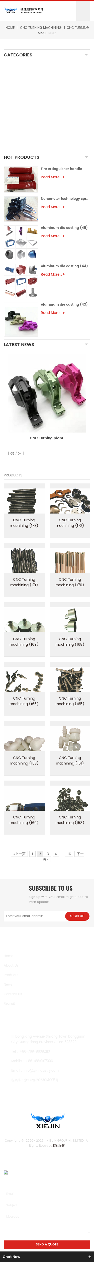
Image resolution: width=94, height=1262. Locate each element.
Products (11, 975)
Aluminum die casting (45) (64, 228)
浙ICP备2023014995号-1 (42, 1080)
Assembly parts (22, 138)
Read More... (51, 177)
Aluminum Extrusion (27, 126)
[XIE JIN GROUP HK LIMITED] (23, 10)
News (8, 984)
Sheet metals (20, 146)
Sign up (77, 916)
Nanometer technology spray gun (65, 199)
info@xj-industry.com (41, 1070)
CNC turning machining (40, 28)
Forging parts (21, 103)
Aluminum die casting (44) (64, 266)
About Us (11, 965)
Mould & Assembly (26, 117)
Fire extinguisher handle (61, 169)
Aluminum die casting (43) (64, 304)
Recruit (9, 1003)
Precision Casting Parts (31, 109)
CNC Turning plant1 (47, 438)
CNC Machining (23, 66)
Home (10, 28)
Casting (15, 95)
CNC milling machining (30, 74)
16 (69, 854)
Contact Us (13, 994)
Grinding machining (27, 86)
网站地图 (59, 1145)
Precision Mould (23, 132)
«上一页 (19, 854)
